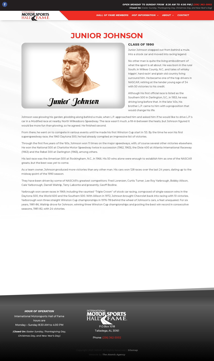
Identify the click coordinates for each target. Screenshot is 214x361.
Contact (183, 15)
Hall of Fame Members (112, 15)
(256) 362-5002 (202, 4)
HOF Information (144, 15)
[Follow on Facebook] (4, 4)
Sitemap (133, 350)
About (166, 15)
